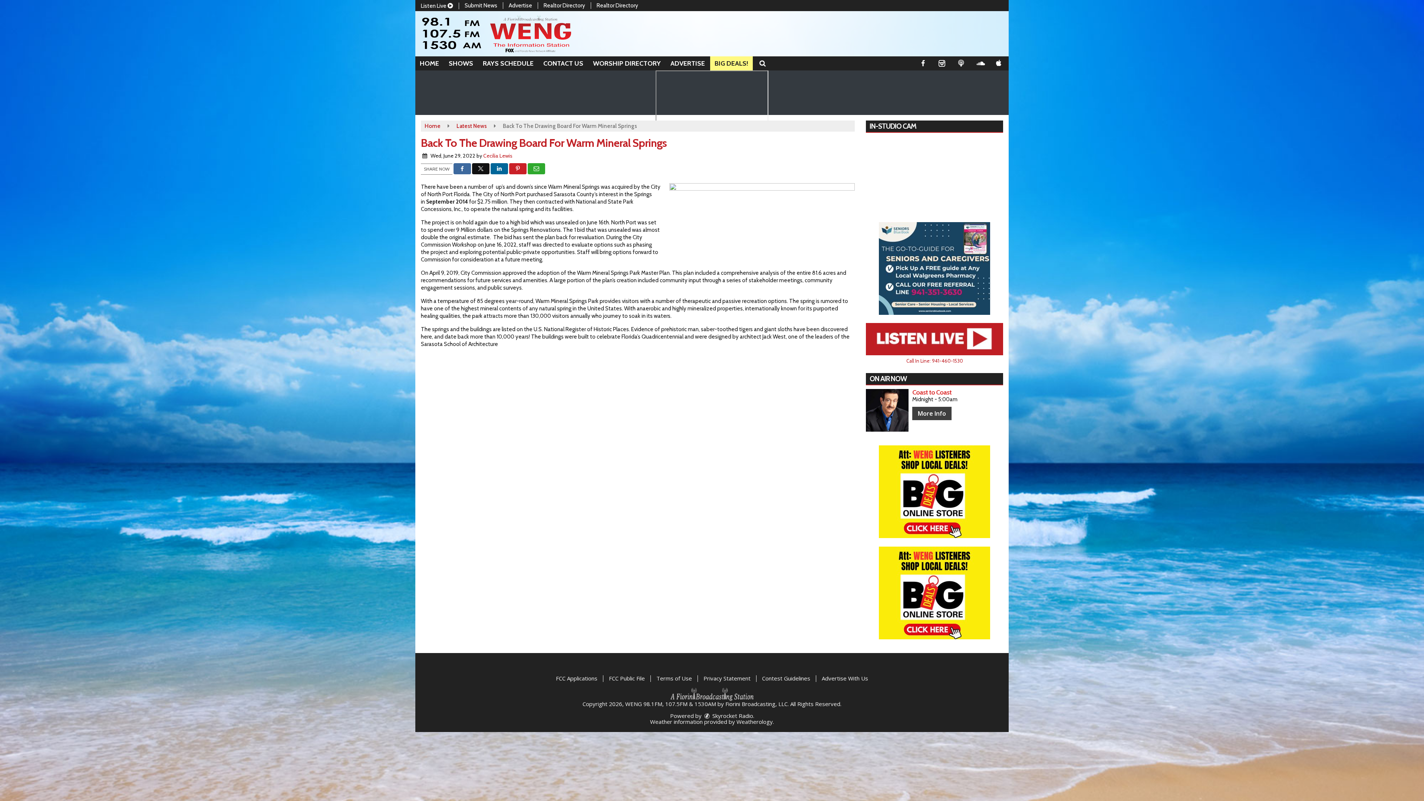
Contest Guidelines (786, 678)
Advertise (520, 5)
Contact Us (563, 63)
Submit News (481, 5)
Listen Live (434, 6)
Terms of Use (674, 678)
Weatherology (754, 721)
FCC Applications (576, 678)
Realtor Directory (564, 5)
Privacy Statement (727, 678)
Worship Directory (627, 63)
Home (429, 63)
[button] (762, 63)
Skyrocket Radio (732, 715)
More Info (932, 413)
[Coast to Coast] (887, 410)
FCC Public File (627, 678)
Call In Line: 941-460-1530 (934, 361)
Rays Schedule (508, 63)
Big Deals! (731, 63)
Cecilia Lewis (497, 155)
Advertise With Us (845, 678)
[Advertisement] (934, 268)
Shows (461, 63)
